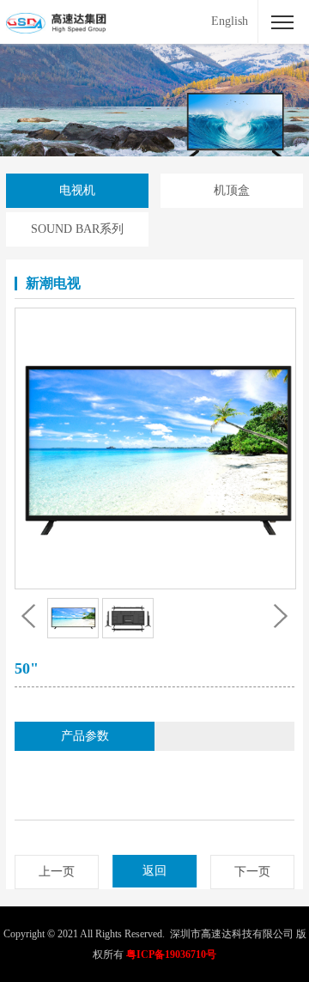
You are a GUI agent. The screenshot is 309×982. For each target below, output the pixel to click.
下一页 (252, 871)
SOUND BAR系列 (77, 229)
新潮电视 (53, 283)
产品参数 (85, 735)
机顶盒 (232, 190)
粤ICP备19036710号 (171, 954)
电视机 (77, 190)
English (229, 21)
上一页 (57, 871)
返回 (154, 870)
